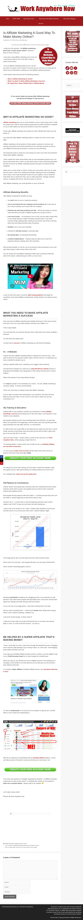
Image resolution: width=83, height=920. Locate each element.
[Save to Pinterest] (1, 463)
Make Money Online (28, 18)
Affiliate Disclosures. (76, 917)
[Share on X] (1, 460)
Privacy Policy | (54, 917)
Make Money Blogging (69, 18)
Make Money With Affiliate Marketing (48, 18)
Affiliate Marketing (9, 843)
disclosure (43, 44)
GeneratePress (29, 906)
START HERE (16, 18)
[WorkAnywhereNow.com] (41, 8)
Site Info (41, 23)
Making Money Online (21, 843)
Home (7, 18)
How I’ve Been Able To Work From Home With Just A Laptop (21, 847)
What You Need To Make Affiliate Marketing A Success (26, 81)
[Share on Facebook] (1, 456)
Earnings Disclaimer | (64, 917)
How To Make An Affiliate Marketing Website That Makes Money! (22, 845)
